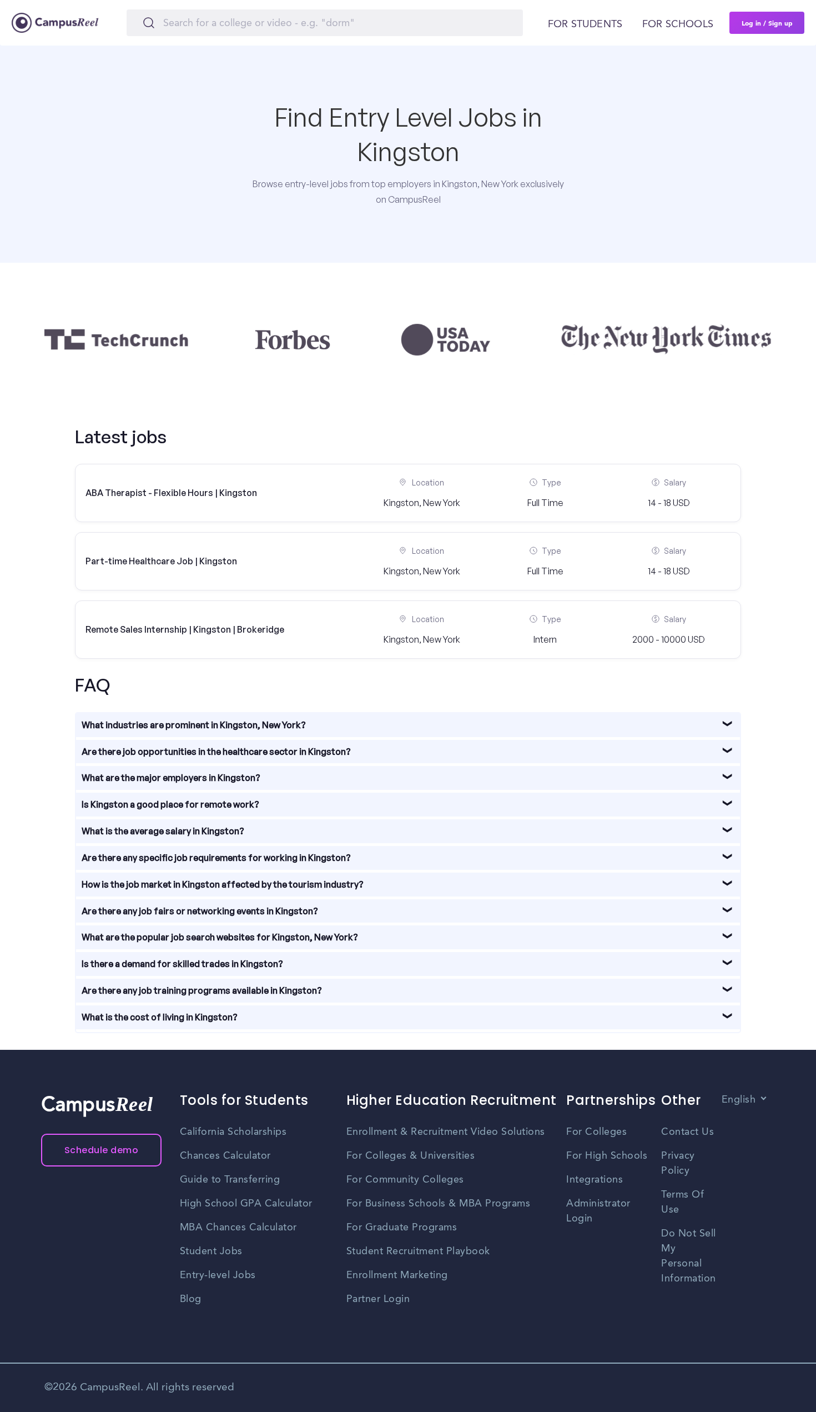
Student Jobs (211, 1251)
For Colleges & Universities (410, 1156)
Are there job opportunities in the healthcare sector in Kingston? (216, 751)
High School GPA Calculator (246, 1204)
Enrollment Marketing (397, 1275)
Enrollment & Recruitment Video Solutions (445, 1132)
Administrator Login (598, 1211)
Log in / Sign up (767, 22)
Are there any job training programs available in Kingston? (202, 990)
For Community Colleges (405, 1180)
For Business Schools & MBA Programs (438, 1204)
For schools (677, 24)
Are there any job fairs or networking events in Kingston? (200, 911)
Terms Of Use (682, 1202)
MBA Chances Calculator (238, 1228)
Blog (191, 1299)
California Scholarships (233, 1132)
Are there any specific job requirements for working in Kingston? (216, 857)
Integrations (594, 1180)
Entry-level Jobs (218, 1275)
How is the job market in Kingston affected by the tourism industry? (223, 884)
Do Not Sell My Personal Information (688, 1256)
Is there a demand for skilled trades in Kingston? (182, 963)
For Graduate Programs (401, 1228)
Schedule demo (101, 1150)
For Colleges (596, 1132)
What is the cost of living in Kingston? (160, 1017)
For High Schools (606, 1156)
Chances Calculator (225, 1156)
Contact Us (687, 1132)
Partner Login (378, 1299)
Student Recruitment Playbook (418, 1251)
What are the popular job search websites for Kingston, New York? (220, 937)
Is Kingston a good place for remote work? (170, 804)
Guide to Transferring (230, 1180)
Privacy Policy (678, 1163)
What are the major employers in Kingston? (171, 777)
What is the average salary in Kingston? (163, 831)
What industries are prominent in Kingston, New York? (194, 724)
